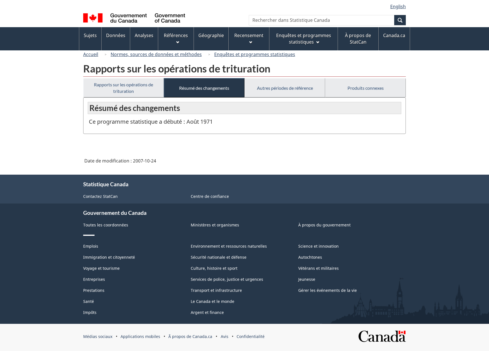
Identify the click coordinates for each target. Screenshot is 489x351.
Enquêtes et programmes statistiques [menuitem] (303, 38)
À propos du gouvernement (324, 225)
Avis (224, 336)
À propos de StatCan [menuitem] (358, 38)
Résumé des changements (204, 88)
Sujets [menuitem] (90, 35)
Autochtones (310, 257)
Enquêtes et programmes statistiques (254, 54)
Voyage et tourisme (101, 268)
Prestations (93, 290)
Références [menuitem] (176, 35)
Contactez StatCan (100, 196)
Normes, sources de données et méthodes (156, 54)
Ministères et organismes (215, 225)
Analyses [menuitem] (144, 35)
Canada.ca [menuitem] (394, 35)
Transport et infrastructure (216, 290)
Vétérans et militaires (318, 268)
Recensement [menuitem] (248, 35)
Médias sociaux (97, 336)
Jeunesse (306, 279)
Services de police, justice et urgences (227, 279)
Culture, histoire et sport (214, 268)
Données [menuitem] (115, 35)
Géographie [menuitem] (211, 35)
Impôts (89, 312)
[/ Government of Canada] (134, 18)
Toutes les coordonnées (105, 225)
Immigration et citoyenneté (109, 257)
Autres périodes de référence (285, 88)
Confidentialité (251, 336)
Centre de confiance (210, 196)
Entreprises (94, 279)
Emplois (90, 246)
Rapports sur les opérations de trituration (123, 88)
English (398, 6)
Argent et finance (207, 312)
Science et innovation (318, 246)
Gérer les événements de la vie (327, 290)
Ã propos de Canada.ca (190, 336)
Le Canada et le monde (212, 301)
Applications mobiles (140, 336)
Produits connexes (366, 88)
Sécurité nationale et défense (218, 257)
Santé (88, 301)
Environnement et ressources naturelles (229, 246)
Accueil (90, 54)
